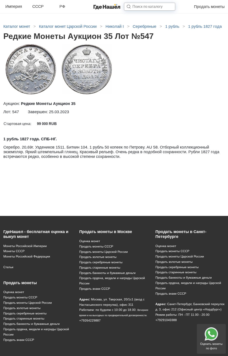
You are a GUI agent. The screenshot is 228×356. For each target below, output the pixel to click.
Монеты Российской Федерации (26, 256)
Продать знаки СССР (18, 340)
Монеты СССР (13, 251)
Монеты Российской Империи (25, 246)
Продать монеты (209, 6)
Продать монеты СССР (20, 297)
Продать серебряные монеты (25, 313)
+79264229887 (90, 320)
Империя (13, 6)
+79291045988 (166, 320)
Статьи (8, 267)
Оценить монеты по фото (211, 346)
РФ (62, 6)
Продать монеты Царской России (27, 302)
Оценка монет (13, 292)
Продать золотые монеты (22, 308)
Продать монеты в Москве (105, 231)
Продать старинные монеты (23, 318)
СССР (38, 6)
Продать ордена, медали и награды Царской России (36, 331)
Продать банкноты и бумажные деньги (31, 324)
